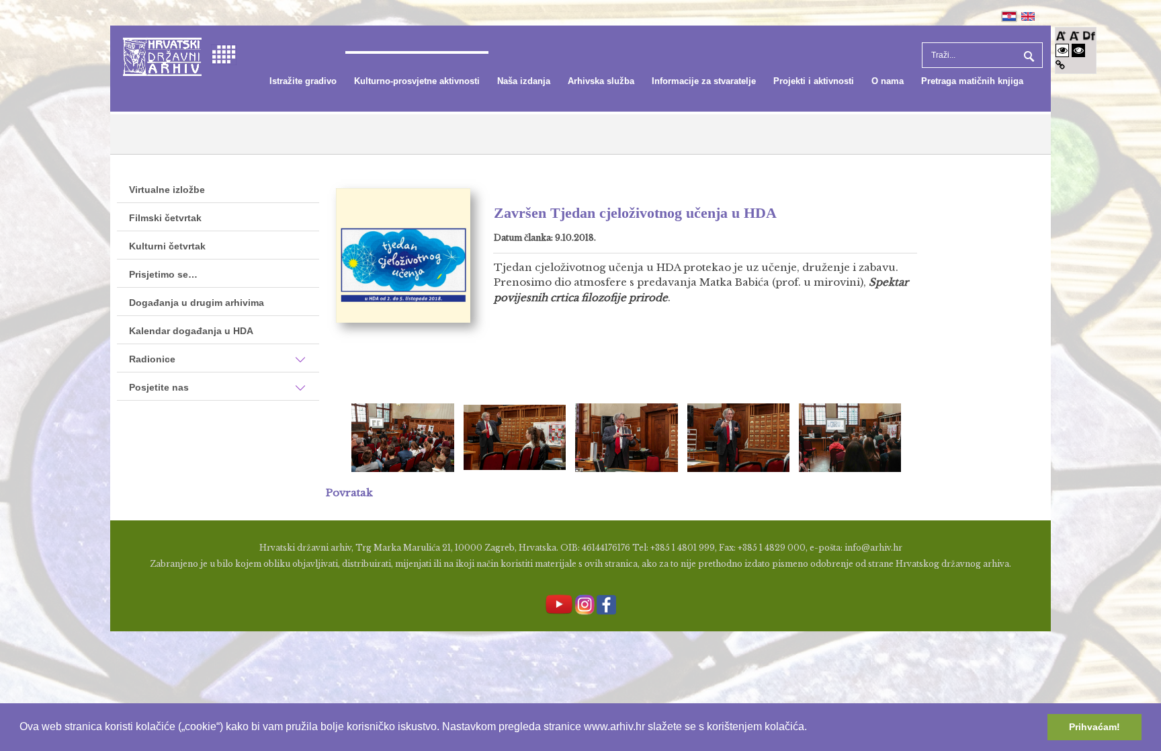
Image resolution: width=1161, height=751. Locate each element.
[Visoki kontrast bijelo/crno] (1062, 50)
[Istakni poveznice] (1060, 65)
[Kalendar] (223, 53)
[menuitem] (303, 81)
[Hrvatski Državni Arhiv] (162, 55)
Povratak (349, 492)
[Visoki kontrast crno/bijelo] (1078, 50)
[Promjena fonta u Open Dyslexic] (1089, 34)
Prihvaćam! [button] (1094, 726)
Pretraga (1027, 55)
